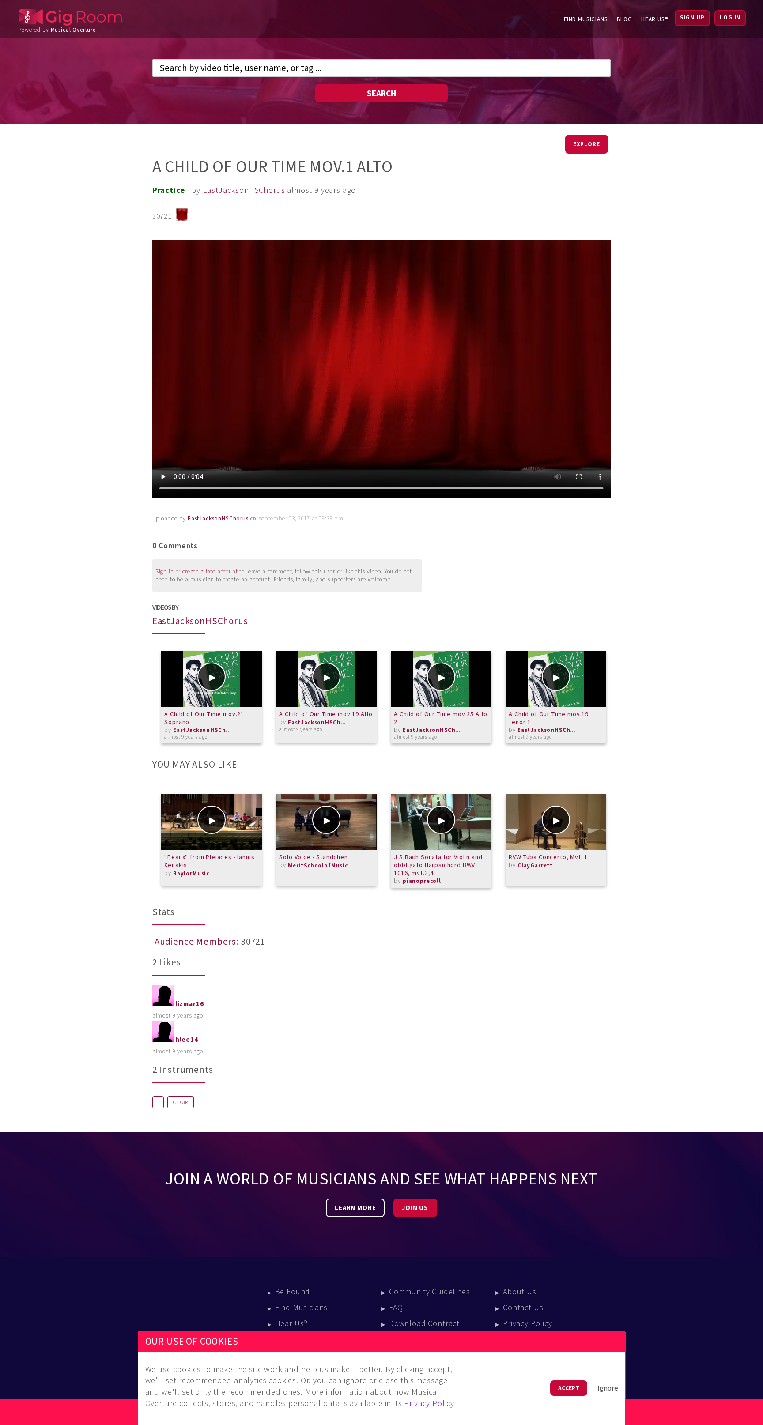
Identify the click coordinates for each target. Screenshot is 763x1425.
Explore (586, 144)
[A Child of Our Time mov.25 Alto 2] (441, 679)
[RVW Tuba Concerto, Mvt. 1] (556, 822)
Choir (180, 1102)
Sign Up (692, 17)
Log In (730, 17)
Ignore (607, 1388)
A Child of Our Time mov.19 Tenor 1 (549, 718)
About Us (519, 1291)
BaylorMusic (191, 873)
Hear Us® (654, 19)
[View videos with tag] (158, 1102)
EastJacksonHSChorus (244, 190)
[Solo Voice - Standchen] (326, 822)
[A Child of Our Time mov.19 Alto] (326, 679)
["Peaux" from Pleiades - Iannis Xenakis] (211, 822)
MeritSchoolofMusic (318, 865)
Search (381, 93)
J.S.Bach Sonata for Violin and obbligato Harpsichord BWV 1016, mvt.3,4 (438, 864)
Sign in (164, 571)
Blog (624, 19)
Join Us (415, 1208)
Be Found (292, 1291)
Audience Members (195, 941)
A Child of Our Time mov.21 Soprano (204, 718)
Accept (568, 1388)
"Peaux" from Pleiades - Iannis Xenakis (209, 861)
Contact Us (523, 1307)
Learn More (355, 1208)
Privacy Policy (527, 1323)
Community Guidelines (429, 1291)
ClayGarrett (535, 865)
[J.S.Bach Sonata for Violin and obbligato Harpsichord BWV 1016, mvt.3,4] (441, 822)
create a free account (210, 571)
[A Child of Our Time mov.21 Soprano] (211, 679)
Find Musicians (586, 19)
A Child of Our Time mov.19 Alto (326, 714)
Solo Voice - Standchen (313, 857)
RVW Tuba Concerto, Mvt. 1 (548, 857)
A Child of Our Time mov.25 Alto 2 (440, 718)
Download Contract (424, 1323)
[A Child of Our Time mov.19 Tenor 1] (556, 679)
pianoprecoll (422, 881)
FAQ (396, 1307)
